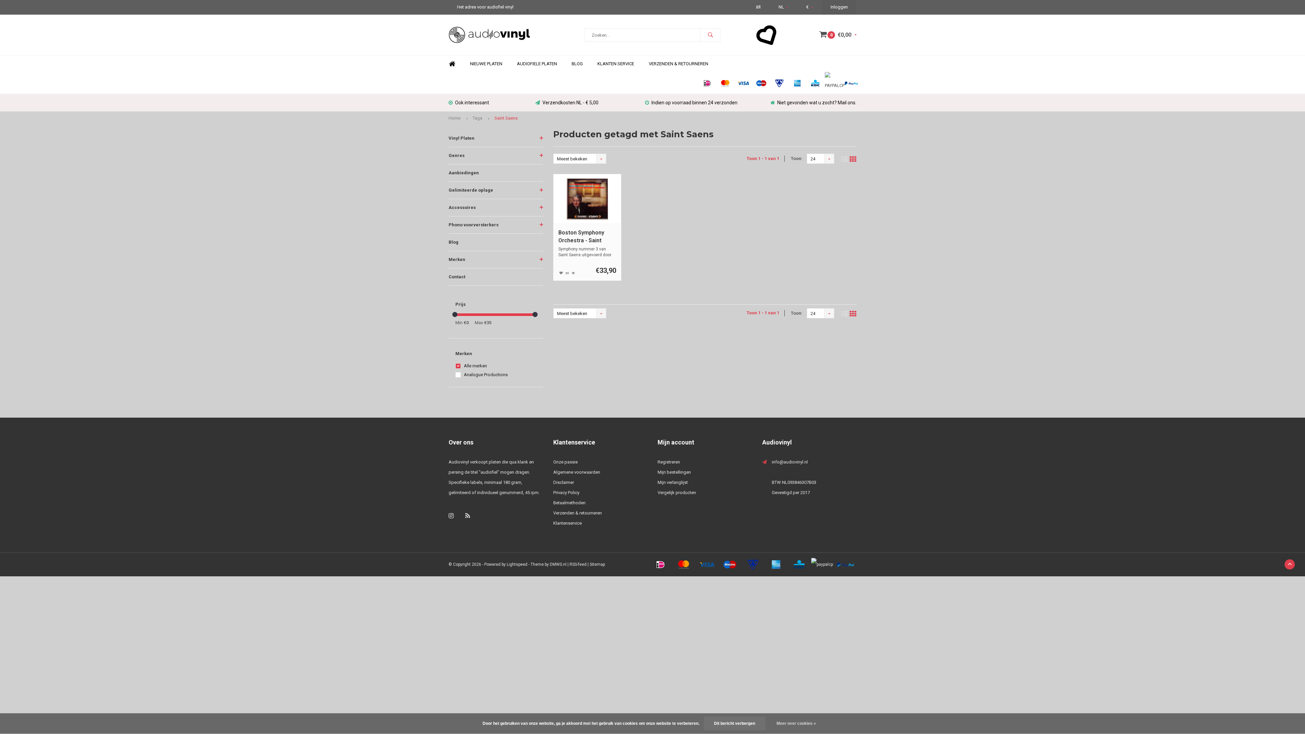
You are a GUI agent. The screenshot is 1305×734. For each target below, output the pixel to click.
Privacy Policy (566, 492)
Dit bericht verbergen (734, 723)
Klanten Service (615, 63)
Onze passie (565, 462)
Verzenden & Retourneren (678, 63)
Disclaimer (563, 482)
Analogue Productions (486, 374)
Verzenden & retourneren (577, 512)
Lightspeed (517, 564)
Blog (577, 63)
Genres (457, 155)
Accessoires (462, 207)
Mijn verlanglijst (673, 482)
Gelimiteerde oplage (471, 190)
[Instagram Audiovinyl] (451, 515)
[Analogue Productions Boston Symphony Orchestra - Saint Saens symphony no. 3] (587, 199)
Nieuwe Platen (486, 63)
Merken (457, 259)
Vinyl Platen (461, 138)
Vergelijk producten (677, 492)
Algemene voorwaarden (576, 472)
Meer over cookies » (796, 723)
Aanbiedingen (464, 172)
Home (452, 64)
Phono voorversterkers (474, 224)
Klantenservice (567, 523)
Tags (477, 118)
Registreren (669, 462)
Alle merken (475, 365)
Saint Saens (506, 118)
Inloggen (839, 7)
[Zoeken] (710, 35)
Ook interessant (472, 102)
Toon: (796, 158)
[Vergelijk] (758, 7)
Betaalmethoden (569, 502)
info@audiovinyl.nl (790, 462)
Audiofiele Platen (537, 63)
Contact (457, 276)
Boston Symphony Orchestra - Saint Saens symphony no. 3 (586, 237)
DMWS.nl (558, 564)
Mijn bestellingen (674, 472)
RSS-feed (578, 564)
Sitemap (597, 564)
